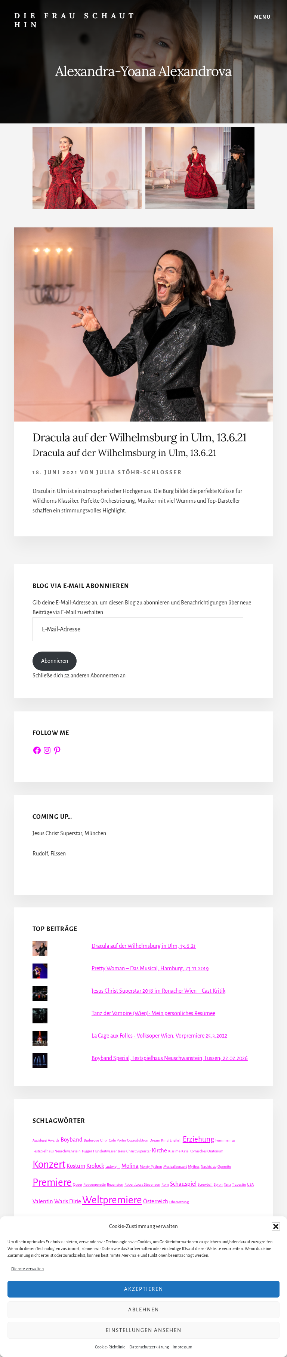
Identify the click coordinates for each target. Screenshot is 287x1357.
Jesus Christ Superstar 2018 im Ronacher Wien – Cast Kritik (158, 991)
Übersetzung (179, 1202)
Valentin (43, 1201)
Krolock (95, 1166)
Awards (53, 1140)
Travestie (239, 1184)
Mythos (194, 1166)
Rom (165, 1184)
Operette (224, 1166)
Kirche (159, 1151)
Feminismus (225, 1140)
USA (250, 1184)
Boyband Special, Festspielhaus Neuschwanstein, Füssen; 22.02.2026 (170, 1058)
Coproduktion (137, 1140)
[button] (276, 1226)
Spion (218, 1184)
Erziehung (198, 1139)
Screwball (205, 1184)
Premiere (52, 1182)
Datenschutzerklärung (149, 1347)
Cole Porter (117, 1140)
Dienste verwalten (27, 1268)
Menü (262, 17)
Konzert (49, 1164)
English (176, 1140)
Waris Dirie (67, 1201)
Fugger (87, 1151)
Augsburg (40, 1140)
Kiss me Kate (178, 1151)
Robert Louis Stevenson (142, 1184)
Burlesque (91, 1140)
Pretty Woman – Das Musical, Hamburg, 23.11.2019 (150, 968)
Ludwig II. (112, 1166)
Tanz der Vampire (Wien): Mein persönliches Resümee (153, 1013)
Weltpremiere (112, 1200)
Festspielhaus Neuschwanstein (57, 1151)
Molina (130, 1166)
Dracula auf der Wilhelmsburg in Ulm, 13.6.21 (139, 437)
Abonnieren (54, 661)
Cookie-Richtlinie (110, 1347)
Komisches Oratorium (206, 1151)
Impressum (182, 1347)
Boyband (72, 1140)
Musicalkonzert (175, 1166)
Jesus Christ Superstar (134, 1151)
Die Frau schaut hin (75, 20)
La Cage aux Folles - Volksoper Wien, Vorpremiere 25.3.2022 (159, 1036)
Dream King (159, 1140)
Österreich (155, 1201)
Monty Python (151, 1166)
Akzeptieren (143, 1289)
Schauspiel (183, 1184)
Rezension (115, 1184)
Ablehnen (143, 1309)
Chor (104, 1140)
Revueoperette (94, 1184)
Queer (77, 1184)
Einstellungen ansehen (144, 1330)
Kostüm (76, 1166)
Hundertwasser (105, 1151)
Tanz (227, 1184)
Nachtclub (208, 1166)
